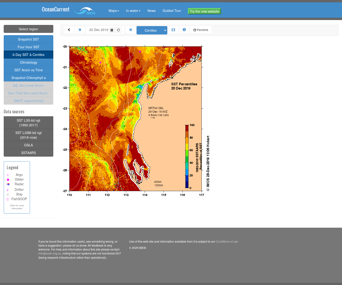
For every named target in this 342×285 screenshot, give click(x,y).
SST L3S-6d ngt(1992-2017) (28, 122)
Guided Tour (172, 10)
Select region (28, 29)
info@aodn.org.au (49, 253)
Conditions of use (227, 241)
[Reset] (118, 30)
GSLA (28, 145)
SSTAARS (28, 152)
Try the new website (204, 11)
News (152, 10)
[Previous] (80, 29)
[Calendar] (112, 30)
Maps (113, 10)
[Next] (130, 29)
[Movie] (173, 29)
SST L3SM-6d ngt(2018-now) (28, 135)
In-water (132, 10)
